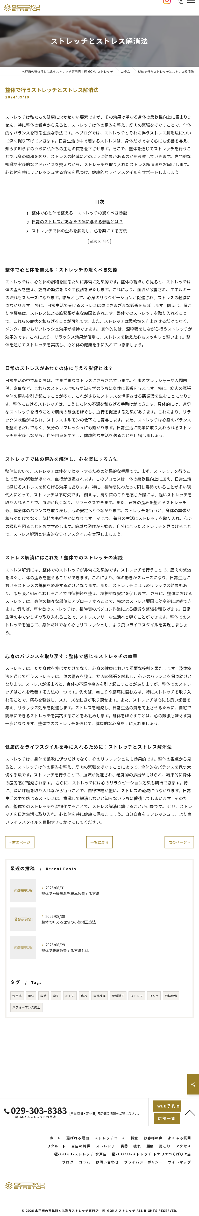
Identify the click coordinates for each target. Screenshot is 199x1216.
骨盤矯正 (118, 996)
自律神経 (99, 996)
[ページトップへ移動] (190, 1112)
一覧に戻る (99, 842)
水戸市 (17, 996)
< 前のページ (19, 842)
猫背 (43, 996)
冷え (56, 996)
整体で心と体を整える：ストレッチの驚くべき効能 (79, 213)
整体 (31, 996)
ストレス (137, 996)
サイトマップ (179, 1162)
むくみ (70, 996)
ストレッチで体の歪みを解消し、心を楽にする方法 (79, 230)
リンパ (154, 996)
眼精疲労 (171, 996)
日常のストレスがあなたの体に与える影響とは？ (77, 221)
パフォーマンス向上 (26, 1007)
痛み (84, 996)
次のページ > (179, 842)
